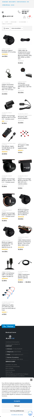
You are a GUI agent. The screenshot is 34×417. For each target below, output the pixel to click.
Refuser (17, 406)
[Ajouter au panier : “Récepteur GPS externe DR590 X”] (29, 100)
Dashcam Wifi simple (27, 115)
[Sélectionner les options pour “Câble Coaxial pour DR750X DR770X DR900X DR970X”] (29, 258)
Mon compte (12, 1)
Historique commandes (13, 366)
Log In (12, 5)
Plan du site (9, 372)
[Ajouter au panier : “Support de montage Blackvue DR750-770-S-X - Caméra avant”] (13, 160)
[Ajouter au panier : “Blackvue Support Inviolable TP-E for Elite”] (13, 35)
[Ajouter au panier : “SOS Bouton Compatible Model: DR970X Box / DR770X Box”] (29, 69)
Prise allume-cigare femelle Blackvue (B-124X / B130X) (8, 148)
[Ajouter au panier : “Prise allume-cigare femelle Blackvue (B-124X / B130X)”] (13, 130)
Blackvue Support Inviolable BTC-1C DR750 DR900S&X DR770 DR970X (23, 212)
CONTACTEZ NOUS (21, 1)
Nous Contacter (10, 370)
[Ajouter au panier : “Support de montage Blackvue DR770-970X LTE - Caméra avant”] (13, 100)
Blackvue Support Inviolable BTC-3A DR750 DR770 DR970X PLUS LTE (7, 244)
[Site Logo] (8, 16)
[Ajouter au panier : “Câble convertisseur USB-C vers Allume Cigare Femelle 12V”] (13, 258)
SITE (28, 1)
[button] (31, 380)
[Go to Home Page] (2, 22)
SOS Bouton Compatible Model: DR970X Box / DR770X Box (24, 85)
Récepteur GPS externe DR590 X (23, 117)
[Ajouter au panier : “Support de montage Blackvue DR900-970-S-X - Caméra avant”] (13, 194)
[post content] (9, 40)
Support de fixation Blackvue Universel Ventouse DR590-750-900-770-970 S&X (9, 87)
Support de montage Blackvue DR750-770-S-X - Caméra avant (8, 180)
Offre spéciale (6, 5)
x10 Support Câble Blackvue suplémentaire (23, 146)
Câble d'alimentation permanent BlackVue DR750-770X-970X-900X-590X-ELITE (24, 242)
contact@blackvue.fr (17, 354)
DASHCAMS (5, 1)
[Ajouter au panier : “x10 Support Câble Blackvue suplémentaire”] (29, 130)
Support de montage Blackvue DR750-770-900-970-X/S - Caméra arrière (25, 181)
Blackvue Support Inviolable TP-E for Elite (9, 51)
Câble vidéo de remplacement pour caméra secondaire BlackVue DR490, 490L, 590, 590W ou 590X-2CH (25, 55)
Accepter (17, 401)
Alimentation (5, 143)
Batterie (10, 143)
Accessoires (4, 112)
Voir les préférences (17, 411)
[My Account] (24, 17)
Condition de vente (11, 364)
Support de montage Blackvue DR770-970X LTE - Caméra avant (9, 117)
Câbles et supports (6, 48)
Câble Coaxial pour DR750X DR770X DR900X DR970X (24, 276)
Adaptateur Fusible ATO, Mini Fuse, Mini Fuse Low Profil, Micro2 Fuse (8, 307)
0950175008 (17, 352)
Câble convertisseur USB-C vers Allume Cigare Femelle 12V (8, 274)
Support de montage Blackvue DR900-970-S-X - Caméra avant (9, 214)
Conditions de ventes (17, 414)
